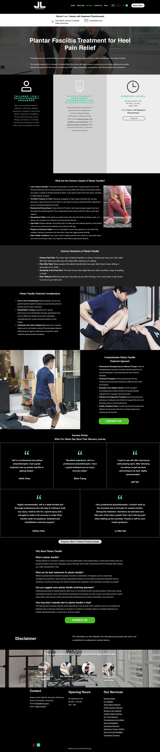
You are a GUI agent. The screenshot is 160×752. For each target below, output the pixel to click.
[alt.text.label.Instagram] (123, 5)
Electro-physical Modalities (113, 732)
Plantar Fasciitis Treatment (113, 708)
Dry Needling (108, 702)
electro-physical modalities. (77, 125)
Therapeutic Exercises (112, 735)
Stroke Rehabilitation (111, 723)
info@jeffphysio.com (42, 703)
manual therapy (83, 119)
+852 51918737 (40, 706)
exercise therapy (81, 122)
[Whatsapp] (127, 5)
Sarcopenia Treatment (111, 726)
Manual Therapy (109, 699)
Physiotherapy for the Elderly (114, 720)
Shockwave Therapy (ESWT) (114, 729)
